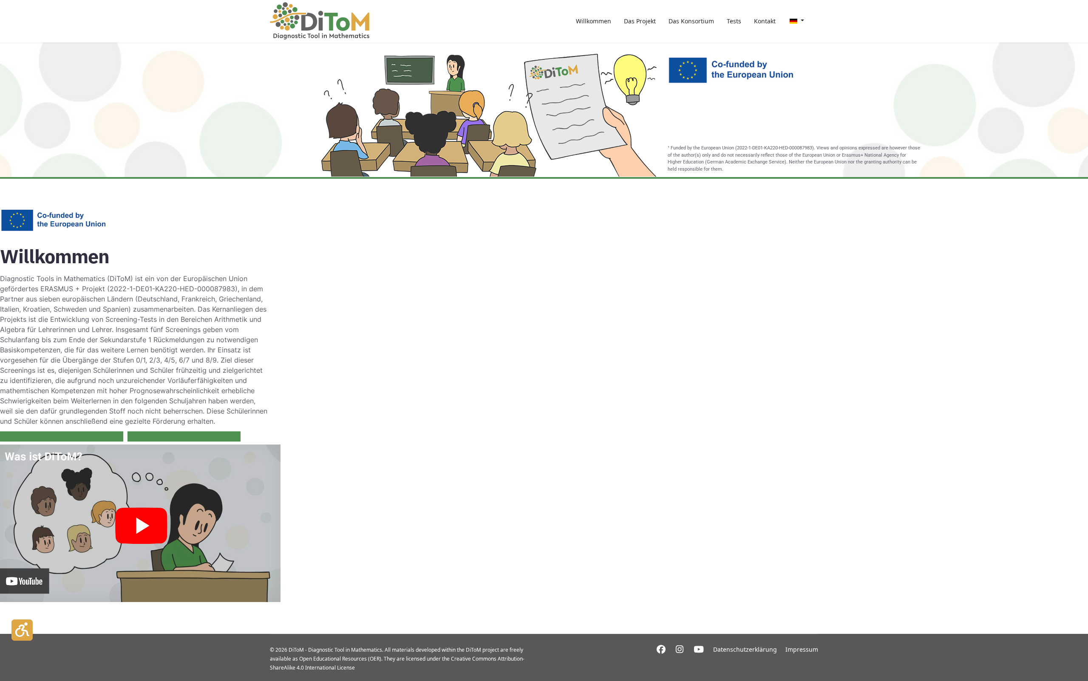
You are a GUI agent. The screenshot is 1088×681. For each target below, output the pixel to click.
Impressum (801, 649)
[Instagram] (679, 649)
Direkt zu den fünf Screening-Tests (61, 436)
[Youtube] (699, 649)
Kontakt (765, 21)
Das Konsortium (691, 21)
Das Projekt (640, 21)
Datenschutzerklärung (745, 649)
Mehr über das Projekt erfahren (184, 436)
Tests (734, 21)
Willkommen (593, 21)
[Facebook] (661, 649)
